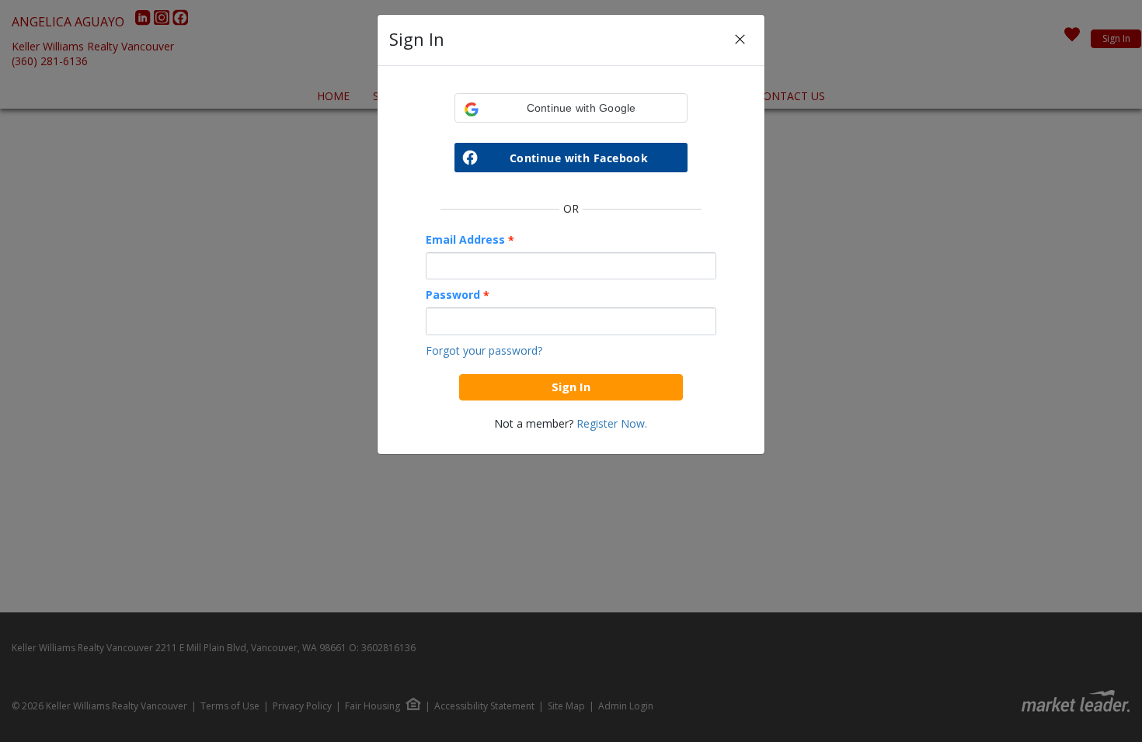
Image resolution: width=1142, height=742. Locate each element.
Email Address (470, 240)
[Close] (740, 40)
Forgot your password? (484, 350)
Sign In (571, 386)
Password (457, 295)
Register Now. (611, 423)
